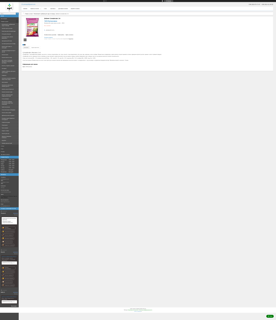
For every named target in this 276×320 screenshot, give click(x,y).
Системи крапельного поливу (8, 43)
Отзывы (3, 151)
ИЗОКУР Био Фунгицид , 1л (8, 262)
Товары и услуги (4, 21)
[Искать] (17, 14)
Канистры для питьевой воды (9, 31)
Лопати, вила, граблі (6, 112)
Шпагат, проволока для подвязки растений (7, 95)
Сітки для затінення (6, 34)
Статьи (2, 146)
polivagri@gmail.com (5, 206)
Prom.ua (144, 308)
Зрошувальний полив (7, 41)
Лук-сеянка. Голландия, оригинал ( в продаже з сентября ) (7, 61)
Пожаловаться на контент (133, 310)
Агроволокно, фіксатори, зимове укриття (7, 85)
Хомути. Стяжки (5, 130)
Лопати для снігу (5, 133)
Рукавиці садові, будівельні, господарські (8, 119)
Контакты (52, 8)
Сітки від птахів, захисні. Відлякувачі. (7, 37)
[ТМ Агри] (9, 6)
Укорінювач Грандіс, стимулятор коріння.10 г (7, 222)
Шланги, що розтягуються (8, 89)
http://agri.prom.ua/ (5, 201)
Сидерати (4, 75)
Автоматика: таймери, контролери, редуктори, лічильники (7, 103)
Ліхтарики (4, 68)
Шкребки (4, 140)
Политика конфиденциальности (145, 310)
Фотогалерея (4, 18)
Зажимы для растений (7, 143)
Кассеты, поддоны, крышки (8, 65)
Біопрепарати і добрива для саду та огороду (8, 25)
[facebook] (23, 45)
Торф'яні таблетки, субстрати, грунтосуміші (8, 72)
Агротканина (5, 82)
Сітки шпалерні (5, 98)
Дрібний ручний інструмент (8, 115)
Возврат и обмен (75, 8)
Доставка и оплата (5, 154)
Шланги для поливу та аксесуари (7, 47)
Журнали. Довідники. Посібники (6, 137)
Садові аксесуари (6, 122)
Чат (271, 316)
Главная (25, 8)
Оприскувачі (5, 125)
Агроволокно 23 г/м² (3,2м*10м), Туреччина (9, 219)
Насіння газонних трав (7, 92)
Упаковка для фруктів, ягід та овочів (8, 51)
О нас (2, 148)
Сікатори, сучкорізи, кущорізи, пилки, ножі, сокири (9, 79)
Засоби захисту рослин (7, 28)
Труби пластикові (6, 107)
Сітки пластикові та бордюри (8, 109)
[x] (24, 45)
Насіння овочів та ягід (7, 57)
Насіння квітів (5, 54)
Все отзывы (14, 306)
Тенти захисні (5, 128)
